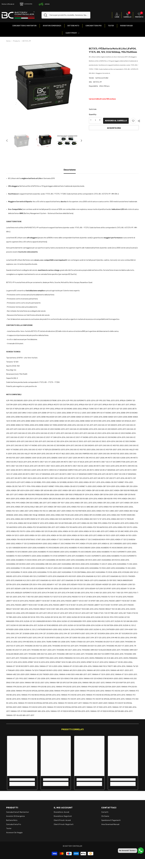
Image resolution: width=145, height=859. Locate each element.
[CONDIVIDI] (138, 121)
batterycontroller (101, 78)
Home (8, 41)
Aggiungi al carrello (116, 121)
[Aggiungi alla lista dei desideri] (133, 121)
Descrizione (70, 170)
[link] (22, 779)
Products (16, 41)
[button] (7, 140)
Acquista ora (114, 128)
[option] (44, 85)
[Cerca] (66, 15)
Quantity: (93, 114)
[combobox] (70, 15)
